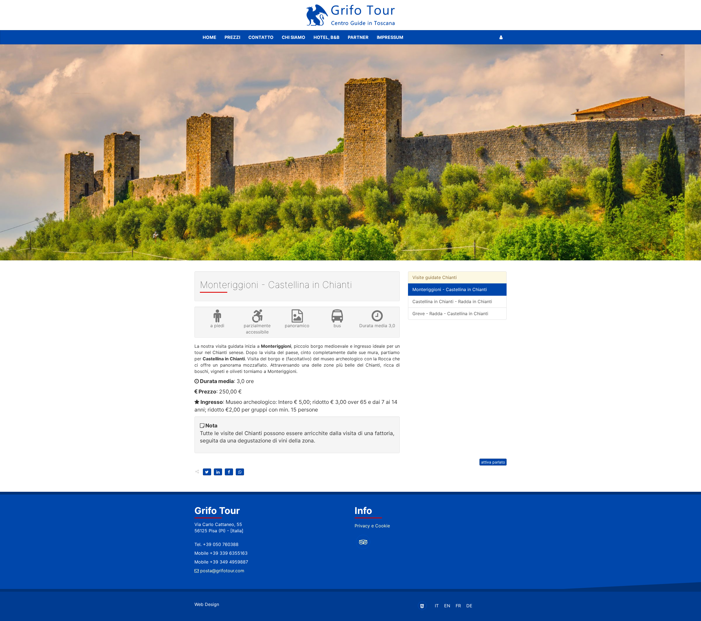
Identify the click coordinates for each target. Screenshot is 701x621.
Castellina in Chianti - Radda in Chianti (452, 301)
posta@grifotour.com (221, 570)
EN (447, 605)
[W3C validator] (422, 605)
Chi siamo (293, 37)
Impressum (390, 37)
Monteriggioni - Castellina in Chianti (449, 289)
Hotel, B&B (327, 37)
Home (209, 37)
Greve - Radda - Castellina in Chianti (450, 313)
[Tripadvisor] (363, 542)
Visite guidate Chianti (434, 277)
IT (437, 605)
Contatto (261, 37)
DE (469, 605)
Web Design (206, 604)
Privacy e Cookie (372, 525)
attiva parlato (493, 462)
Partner (358, 37)
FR (458, 605)
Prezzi (232, 37)
